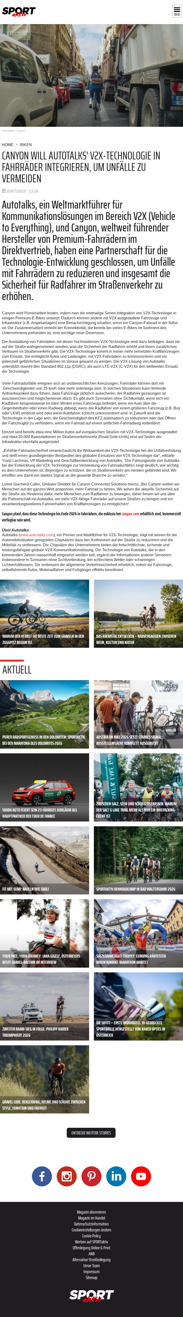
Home (7, 145)
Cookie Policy (91, 1236)
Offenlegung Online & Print (91, 1247)
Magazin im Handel (91, 1218)
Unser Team (91, 1265)
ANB (92, 1253)
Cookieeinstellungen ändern (91, 1230)
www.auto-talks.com (37, 535)
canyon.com (130, 513)
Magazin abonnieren (91, 1212)
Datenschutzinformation (91, 1224)
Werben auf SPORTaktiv (91, 1242)
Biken (26, 145)
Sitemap (91, 1277)
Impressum (91, 1271)
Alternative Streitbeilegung (91, 1259)
